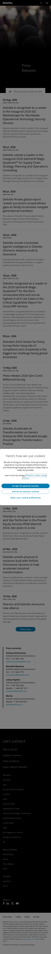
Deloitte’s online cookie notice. (34, 476)
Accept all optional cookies (25, 486)
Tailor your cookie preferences (25, 497)
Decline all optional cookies (25, 491)
